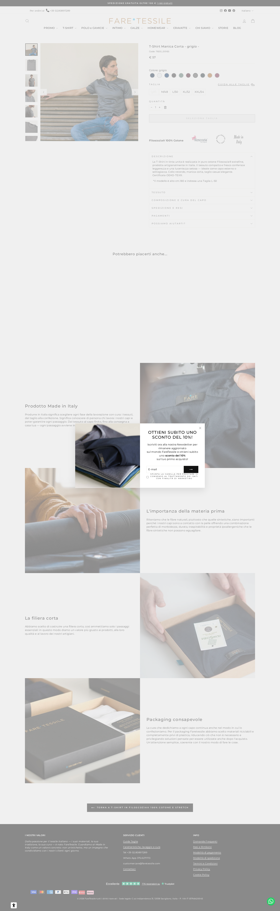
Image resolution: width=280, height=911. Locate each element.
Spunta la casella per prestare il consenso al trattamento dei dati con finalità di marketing (174, 476)
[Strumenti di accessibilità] (14, 905)
